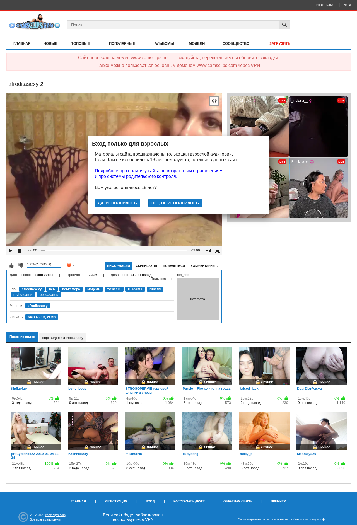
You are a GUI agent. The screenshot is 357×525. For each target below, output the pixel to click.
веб (52, 289)
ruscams (135, 289)
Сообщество (236, 44)
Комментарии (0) (205, 265)
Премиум (278, 501)
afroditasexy (32, 289)
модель (93, 289)
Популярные (122, 44)
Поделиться (174, 265)
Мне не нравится (20, 265)
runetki (155, 289)
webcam (114, 289)
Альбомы (164, 44)
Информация (118, 265)
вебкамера (71, 289)
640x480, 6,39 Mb (42, 317)
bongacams (49, 295)
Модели (197, 44)
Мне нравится (11, 265)
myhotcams (22, 295)
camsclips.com (55, 515)
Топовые (80, 44)
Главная (21, 44)
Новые (50, 44)
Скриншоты (146, 265)
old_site (183, 275)
